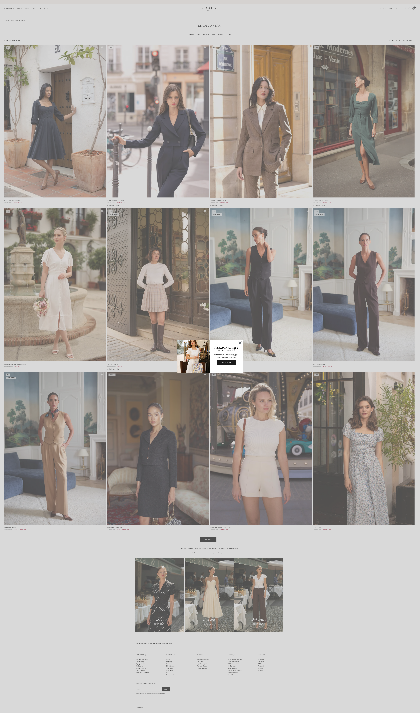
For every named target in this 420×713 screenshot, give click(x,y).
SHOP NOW (226, 362)
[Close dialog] (240, 343)
